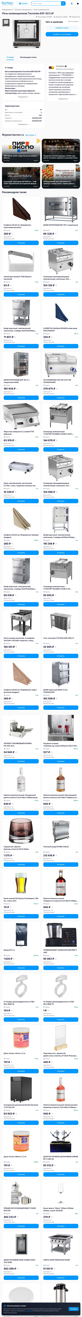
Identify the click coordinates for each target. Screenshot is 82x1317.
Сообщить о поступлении (62, 34)
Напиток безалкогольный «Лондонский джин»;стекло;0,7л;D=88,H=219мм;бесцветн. (21, 796)
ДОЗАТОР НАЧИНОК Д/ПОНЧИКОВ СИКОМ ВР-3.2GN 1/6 (60, 1158)
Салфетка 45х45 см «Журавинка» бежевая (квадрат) (21, 536)
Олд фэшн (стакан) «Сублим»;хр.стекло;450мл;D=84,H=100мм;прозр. (60, 744)
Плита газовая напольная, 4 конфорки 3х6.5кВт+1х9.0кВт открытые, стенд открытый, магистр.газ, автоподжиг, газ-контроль (20, 639)
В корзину (21, 243)
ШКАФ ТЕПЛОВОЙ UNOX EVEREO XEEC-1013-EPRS (20, 1261)
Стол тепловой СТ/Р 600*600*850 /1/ (58, 638)
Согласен (73, 1309)
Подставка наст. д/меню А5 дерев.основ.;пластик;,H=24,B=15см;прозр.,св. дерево (60, 1054)
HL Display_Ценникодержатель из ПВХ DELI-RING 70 (58, 1003)
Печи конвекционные (41, 9)
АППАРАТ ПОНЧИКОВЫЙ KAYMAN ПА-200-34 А (18, 744)
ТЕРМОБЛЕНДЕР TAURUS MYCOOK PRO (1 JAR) (60, 951)
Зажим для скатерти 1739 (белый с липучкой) (18, 278)
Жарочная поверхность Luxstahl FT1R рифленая (19, 433)
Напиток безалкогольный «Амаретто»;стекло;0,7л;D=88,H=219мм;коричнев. (60, 899)
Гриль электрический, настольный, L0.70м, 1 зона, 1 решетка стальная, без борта (19, 484)
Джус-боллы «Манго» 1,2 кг (15, 1157)
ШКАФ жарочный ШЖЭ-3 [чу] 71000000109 (55, 691)
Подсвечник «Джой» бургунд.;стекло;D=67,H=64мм (16, 848)
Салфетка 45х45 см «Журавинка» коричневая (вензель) (17, 226)
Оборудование (7, 9)
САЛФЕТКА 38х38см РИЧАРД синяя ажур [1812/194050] (60, 329)
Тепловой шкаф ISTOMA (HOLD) (56, 847)
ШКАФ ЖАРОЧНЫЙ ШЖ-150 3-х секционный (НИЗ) (17, 381)
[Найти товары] (63, 3)
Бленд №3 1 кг (9, 950)
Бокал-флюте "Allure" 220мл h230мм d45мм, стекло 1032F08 (58, 1209)
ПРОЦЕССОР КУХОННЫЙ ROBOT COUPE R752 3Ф (20, 1209)
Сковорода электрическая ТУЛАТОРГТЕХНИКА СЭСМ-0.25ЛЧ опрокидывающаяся (57, 433)
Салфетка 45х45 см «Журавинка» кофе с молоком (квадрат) (20, 691)
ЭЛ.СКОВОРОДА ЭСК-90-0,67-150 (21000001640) (57, 381)
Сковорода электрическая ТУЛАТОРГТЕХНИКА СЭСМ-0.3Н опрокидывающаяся (56, 587)
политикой (29, 1310)
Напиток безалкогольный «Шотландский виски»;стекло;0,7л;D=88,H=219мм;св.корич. (60, 796)
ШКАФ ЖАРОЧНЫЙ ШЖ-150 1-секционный (60, 225)
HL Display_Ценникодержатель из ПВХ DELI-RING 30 (19, 1003)
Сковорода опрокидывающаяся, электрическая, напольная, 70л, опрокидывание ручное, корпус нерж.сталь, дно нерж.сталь (56, 484)
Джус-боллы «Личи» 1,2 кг (15, 1053)
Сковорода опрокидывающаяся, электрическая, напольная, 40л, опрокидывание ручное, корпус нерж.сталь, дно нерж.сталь (56, 278)
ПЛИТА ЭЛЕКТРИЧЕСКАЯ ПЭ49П (56, 1260)
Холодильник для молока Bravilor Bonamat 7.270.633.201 (21, 1106)
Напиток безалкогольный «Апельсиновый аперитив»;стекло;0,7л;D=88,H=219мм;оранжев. (60, 1106)
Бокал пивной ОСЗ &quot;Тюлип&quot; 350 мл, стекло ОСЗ (21, 899)
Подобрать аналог (62, 28)
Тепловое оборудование (23, 9)
